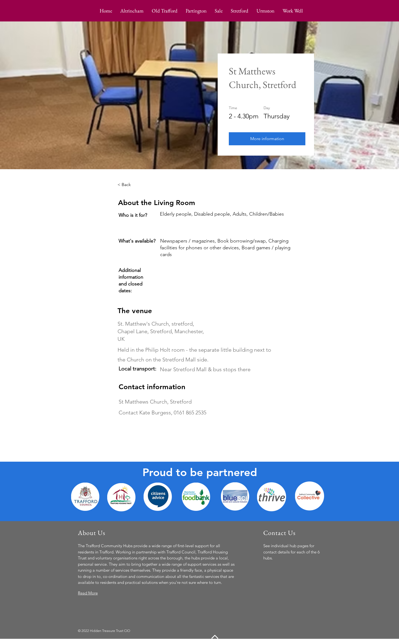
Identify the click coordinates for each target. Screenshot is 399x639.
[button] (267, 138)
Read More (88, 593)
